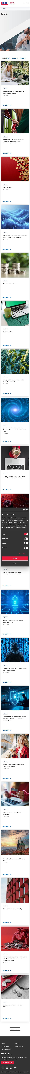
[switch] (26, 539)
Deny (15, 563)
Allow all (15, 558)
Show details (22, 553)
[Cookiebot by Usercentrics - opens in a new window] (22, 510)
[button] (15, 1029)
